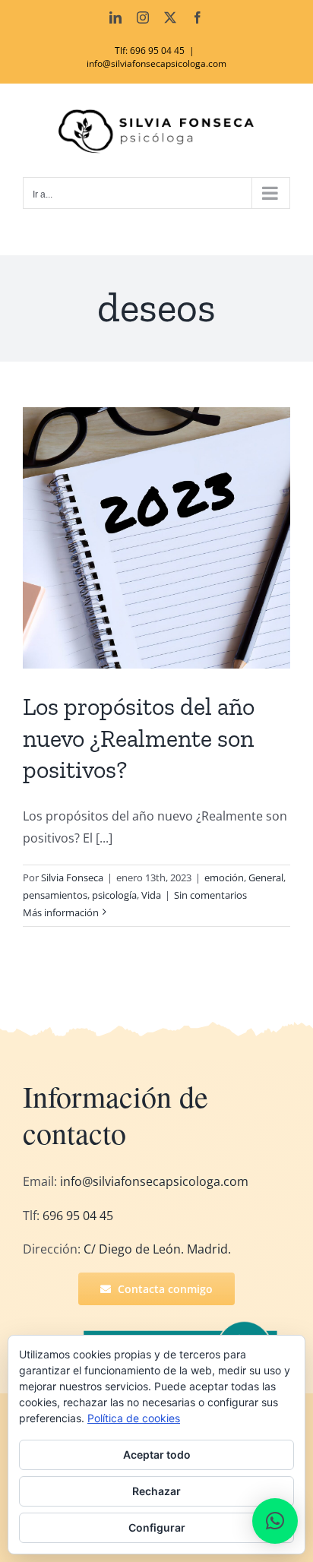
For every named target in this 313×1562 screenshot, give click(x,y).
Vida (151, 895)
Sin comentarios (210, 895)
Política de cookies (133, 1418)
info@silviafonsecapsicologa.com (156, 63)
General (265, 877)
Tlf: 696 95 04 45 (150, 50)
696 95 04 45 (76, 1215)
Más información (61, 912)
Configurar (156, 1527)
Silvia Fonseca (72, 877)
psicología (114, 895)
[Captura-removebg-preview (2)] (183, 1326)
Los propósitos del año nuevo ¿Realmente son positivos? (139, 738)
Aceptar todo (157, 1454)
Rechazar (156, 1491)
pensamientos (55, 895)
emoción (224, 877)
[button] (275, 1521)
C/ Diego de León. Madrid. (157, 1249)
